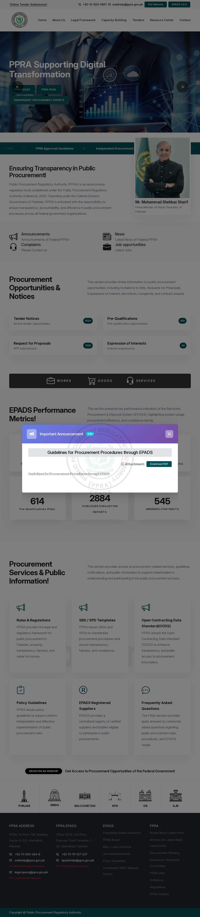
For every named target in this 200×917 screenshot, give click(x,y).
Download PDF (159, 464)
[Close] (169, 434)
